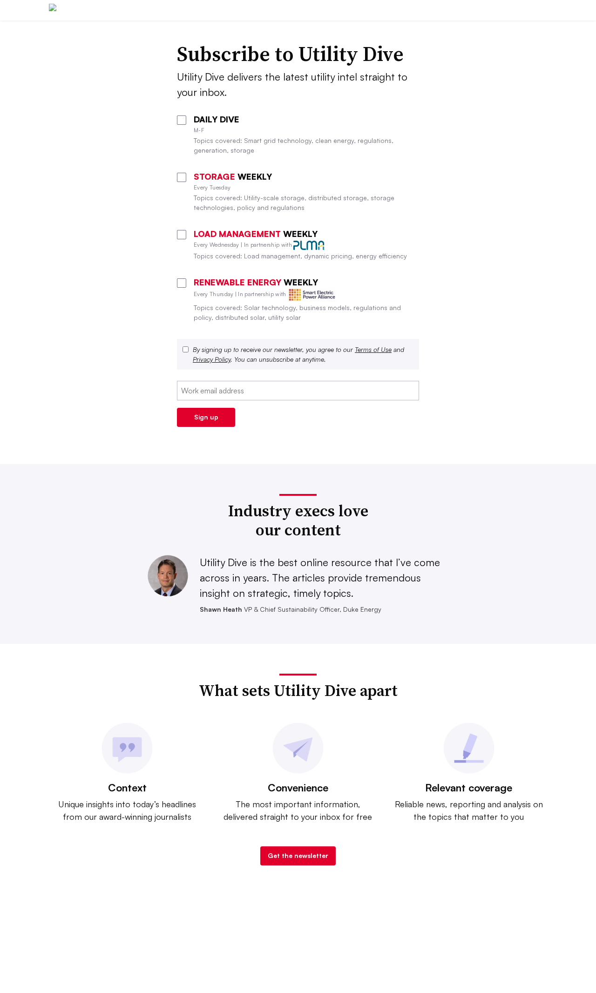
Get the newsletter (298, 855)
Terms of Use (373, 349)
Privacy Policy (211, 359)
